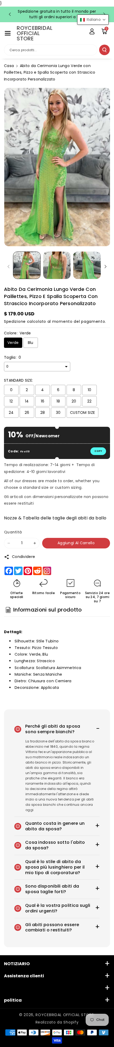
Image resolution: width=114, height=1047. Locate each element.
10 (89, 389)
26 (27, 412)
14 (27, 401)
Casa (9, 65)
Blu (30, 342)
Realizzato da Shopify (57, 1022)
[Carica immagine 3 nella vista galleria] (87, 265)
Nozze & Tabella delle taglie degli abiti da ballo (55, 518)
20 (74, 401)
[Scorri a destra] (105, 266)
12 (11, 401)
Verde (13, 342)
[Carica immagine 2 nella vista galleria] (57, 265)
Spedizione (15, 321)
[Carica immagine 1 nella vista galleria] (27, 265)
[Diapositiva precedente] (10, 14)
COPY (98, 451)
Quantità (13, 532)
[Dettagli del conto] (92, 31)
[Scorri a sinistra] (8, 266)
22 (89, 401)
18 (58, 401)
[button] (8, 33)
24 (11, 412)
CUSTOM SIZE (82, 412)
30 (58, 412)
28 (42, 412)
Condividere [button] (23, 556)
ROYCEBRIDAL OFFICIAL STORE (65, 1014)
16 (43, 401)
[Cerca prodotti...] (104, 50)
